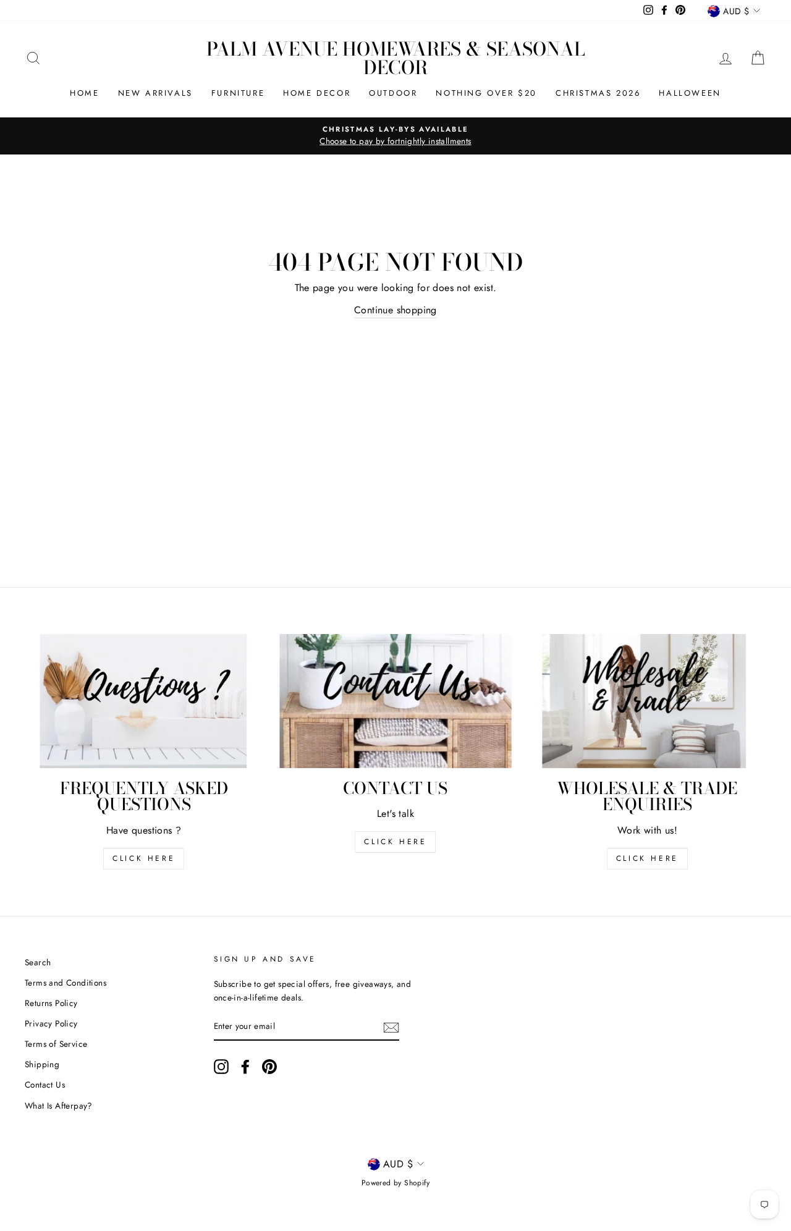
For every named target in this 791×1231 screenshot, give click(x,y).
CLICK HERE (395, 841)
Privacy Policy (51, 1023)
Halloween (690, 93)
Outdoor (393, 93)
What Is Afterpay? (59, 1105)
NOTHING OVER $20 (486, 93)
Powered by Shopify (395, 1182)
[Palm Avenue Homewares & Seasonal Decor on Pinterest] (269, 1066)
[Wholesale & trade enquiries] (647, 701)
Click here (647, 858)
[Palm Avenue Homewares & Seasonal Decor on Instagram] (221, 1066)
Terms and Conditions (65, 982)
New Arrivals (155, 93)
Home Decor (316, 93)
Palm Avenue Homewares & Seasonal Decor (395, 58)
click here (143, 858)
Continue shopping (395, 310)
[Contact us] (395, 701)
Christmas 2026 (598, 93)
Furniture (237, 93)
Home (84, 93)
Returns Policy (51, 1003)
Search (38, 962)
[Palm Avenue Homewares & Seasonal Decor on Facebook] (245, 1066)
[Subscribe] (391, 1027)
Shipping (42, 1064)
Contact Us (45, 1084)
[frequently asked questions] (144, 701)
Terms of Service (56, 1044)
